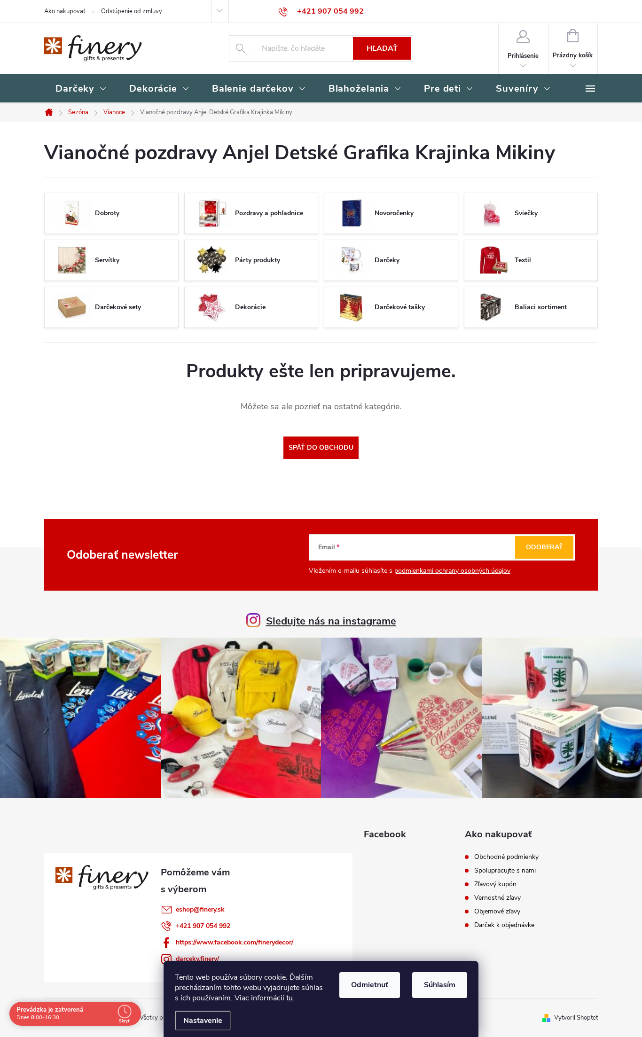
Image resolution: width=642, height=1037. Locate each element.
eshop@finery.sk (200, 909)
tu (289, 998)
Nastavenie (202, 1020)
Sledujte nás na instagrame (331, 621)
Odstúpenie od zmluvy (131, 11)
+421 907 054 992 (203, 925)
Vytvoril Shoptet (576, 1018)
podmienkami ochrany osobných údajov (452, 570)
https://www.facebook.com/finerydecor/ (234, 942)
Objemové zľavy (497, 911)
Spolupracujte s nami (505, 870)
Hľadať (382, 48)
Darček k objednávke (504, 925)
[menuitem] (81, 89)
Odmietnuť (369, 985)
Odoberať (544, 547)
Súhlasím (439, 985)
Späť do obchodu (321, 447)
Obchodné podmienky (506, 857)
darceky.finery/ (197, 958)
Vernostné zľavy (497, 898)
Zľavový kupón (495, 884)
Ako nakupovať (64, 11)
